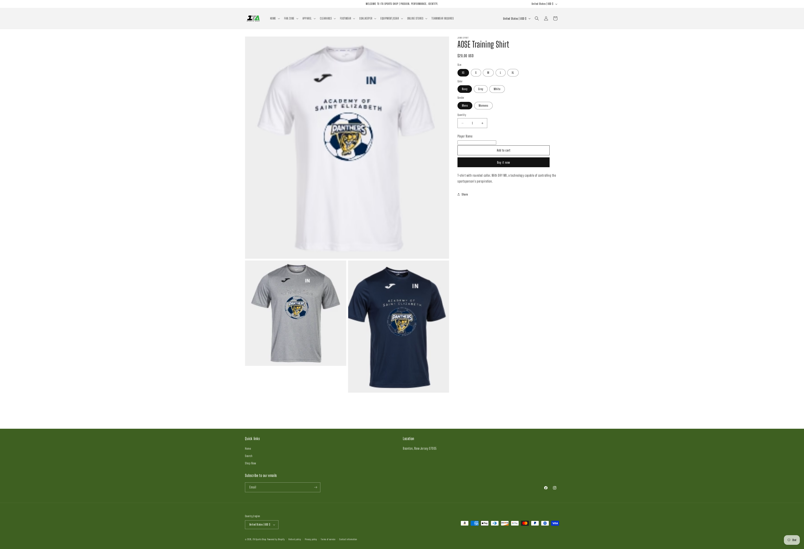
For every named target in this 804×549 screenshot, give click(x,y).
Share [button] (465, 194)
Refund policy (295, 539)
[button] (275, 18)
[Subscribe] (315, 487)
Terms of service (328, 539)
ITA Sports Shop (260, 539)
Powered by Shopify (276, 539)
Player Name (465, 136)
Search (249, 456)
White (497, 89)
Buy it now (503, 162)
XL (513, 72)
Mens (465, 105)
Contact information (348, 539)
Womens (483, 105)
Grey (480, 89)
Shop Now (250, 463)
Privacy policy (311, 539)
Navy (465, 89)
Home (248, 448)
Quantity (461, 115)
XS (463, 72)
